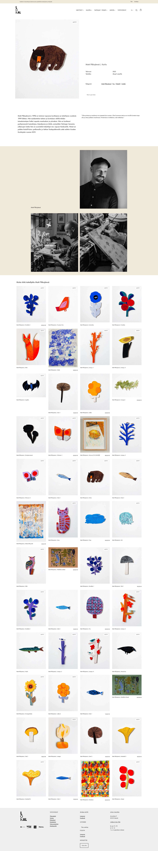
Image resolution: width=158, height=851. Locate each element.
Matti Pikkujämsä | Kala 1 (86, 714)
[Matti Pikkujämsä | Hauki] (31, 650)
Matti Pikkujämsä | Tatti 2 (22, 756)
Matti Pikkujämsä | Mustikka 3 (23, 629)
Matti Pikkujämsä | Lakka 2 (54, 714)
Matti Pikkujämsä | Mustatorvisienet (24, 455)
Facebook (82, 818)
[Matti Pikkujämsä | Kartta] (63, 348)
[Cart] (141, 10)
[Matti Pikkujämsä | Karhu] (95, 477)
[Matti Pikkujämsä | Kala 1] (95, 693)
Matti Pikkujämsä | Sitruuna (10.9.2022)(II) (90, 455)
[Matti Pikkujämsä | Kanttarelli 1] (127, 735)
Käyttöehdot (53, 822)
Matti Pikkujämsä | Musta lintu (119, 671)
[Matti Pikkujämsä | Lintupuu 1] (95, 347)
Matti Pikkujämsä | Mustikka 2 (23, 325)
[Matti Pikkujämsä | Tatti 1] (127, 565)
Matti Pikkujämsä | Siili (117, 540)
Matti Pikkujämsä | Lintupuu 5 (119, 455)
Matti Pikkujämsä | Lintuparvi (118, 400)
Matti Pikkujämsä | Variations (86, 799)
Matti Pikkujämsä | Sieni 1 (54, 412)
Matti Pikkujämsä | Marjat (118, 799)
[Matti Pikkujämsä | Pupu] (95, 519)
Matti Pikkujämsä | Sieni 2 (86, 756)
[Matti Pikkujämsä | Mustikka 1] (95, 565)
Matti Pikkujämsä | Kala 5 (54, 799)
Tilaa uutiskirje (84, 827)
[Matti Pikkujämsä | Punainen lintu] (63, 304)
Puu (114, 84)
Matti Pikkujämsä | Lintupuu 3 (119, 367)
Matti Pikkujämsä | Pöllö (21, 586)
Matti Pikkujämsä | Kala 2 (118, 498)
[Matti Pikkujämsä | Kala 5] (63, 778)
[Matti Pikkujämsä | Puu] (95, 608)
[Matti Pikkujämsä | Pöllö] (31, 565)
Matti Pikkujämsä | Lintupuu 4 (87, 671)
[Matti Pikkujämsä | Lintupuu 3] (127, 347)
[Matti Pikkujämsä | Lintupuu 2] (63, 650)
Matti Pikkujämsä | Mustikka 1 (87, 586)
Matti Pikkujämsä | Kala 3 (54, 629)
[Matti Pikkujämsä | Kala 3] (63, 608)
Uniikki (124, 84)
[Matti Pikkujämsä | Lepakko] (31, 385)
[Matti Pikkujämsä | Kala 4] (63, 477)
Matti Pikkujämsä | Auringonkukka (24, 714)
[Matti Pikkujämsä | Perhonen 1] (63, 434)
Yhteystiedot (53, 816)
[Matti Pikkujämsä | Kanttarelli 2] (31, 778)
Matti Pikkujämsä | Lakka (86, 412)
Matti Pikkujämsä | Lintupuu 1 (87, 367)
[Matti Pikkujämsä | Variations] (95, 779)
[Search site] (136, 10)
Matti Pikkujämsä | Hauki (22, 671)
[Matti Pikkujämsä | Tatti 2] (31, 735)
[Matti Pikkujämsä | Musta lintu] (127, 650)
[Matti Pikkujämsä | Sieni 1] (63, 392)
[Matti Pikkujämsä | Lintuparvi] (127, 385)
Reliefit (118, 84)
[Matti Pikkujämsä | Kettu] (31, 347)
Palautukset (52, 820)
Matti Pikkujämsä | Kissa (53, 540)
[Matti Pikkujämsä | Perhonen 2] (31, 477)
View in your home (91, 94)
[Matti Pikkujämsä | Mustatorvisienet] (31, 434)
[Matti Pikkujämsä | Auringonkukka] (31, 693)
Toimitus (52, 818)
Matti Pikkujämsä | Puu (85, 629)
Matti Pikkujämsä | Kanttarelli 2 (23, 799)
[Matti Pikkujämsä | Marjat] (127, 778)
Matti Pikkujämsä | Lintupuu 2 (55, 671)
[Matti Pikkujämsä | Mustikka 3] (31, 608)
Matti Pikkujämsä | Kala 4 (54, 498)
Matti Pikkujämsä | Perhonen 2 (23, 498)
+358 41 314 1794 (115, 822)
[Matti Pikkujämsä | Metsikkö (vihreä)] (127, 685)
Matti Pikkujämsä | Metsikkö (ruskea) (56, 569)
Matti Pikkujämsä (106, 84)
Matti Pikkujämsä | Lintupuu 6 (119, 629)
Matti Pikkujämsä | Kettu (22, 367)
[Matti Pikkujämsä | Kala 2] (127, 477)
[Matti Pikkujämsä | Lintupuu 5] (127, 434)
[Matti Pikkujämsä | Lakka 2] (63, 693)
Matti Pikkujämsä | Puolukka (118, 325)
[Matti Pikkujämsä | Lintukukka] (95, 304)
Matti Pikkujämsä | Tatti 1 (118, 586)
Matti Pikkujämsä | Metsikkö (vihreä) (120, 697)
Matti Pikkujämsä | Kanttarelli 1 (119, 756)
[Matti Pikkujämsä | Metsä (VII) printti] (31, 521)
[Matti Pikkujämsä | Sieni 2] (95, 735)
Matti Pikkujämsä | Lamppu (54, 756)
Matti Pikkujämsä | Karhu (86, 498)
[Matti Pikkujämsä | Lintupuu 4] (95, 650)
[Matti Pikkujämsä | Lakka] (95, 392)
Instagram (82, 816)
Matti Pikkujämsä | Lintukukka (87, 325)
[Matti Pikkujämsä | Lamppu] (63, 735)
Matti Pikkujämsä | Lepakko (22, 400)
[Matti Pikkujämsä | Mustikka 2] (31, 304)
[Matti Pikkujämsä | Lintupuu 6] (127, 608)
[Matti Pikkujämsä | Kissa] (63, 519)
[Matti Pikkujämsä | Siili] (127, 519)
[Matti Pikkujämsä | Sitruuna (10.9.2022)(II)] (95, 434)
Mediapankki (53, 826)
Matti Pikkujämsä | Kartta (54, 370)
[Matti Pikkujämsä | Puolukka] (127, 304)
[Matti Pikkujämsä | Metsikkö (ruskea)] (63, 557)
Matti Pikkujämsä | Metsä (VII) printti (24, 543)
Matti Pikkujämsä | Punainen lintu (56, 325)
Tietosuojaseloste (54, 824)
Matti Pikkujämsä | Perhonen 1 (55, 455)
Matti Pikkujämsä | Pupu (85, 540)
